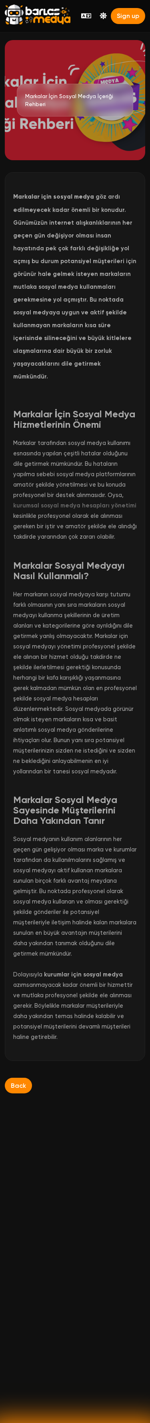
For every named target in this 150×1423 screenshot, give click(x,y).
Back (18, 1085)
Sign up (128, 16)
